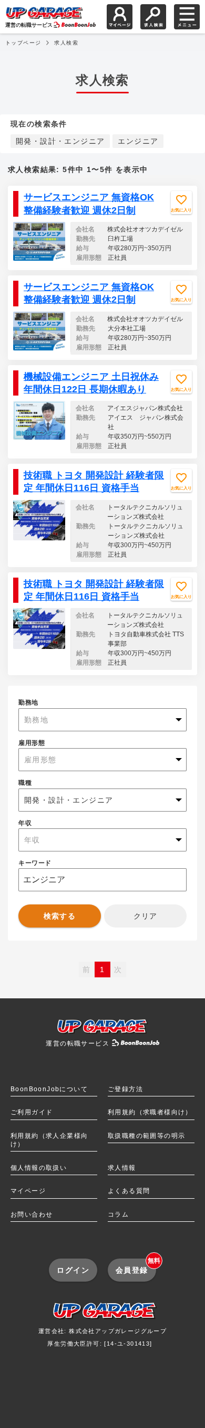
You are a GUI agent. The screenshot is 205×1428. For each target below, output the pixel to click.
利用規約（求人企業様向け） (49, 1140)
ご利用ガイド (32, 1112)
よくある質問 (129, 1191)
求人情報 (122, 1167)
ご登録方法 (125, 1089)
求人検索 (66, 43)
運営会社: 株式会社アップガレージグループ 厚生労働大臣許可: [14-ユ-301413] (102, 1337)
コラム (118, 1214)
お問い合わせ (32, 1214)
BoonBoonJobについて (49, 1089)
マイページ (28, 1191)
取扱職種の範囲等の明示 (146, 1135)
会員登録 (136, 1266)
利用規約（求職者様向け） (150, 1112)
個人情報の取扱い (39, 1167)
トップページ (23, 43)
